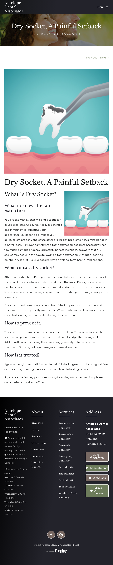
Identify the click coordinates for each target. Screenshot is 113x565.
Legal (76, 545)
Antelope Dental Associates (56, 545)
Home (36, 34)
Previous (91, 57)
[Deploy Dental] (61, 551)
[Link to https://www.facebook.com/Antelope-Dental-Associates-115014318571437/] (51, 535)
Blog (43, 34)
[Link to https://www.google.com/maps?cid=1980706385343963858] (61, 535)
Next (103, 57)
